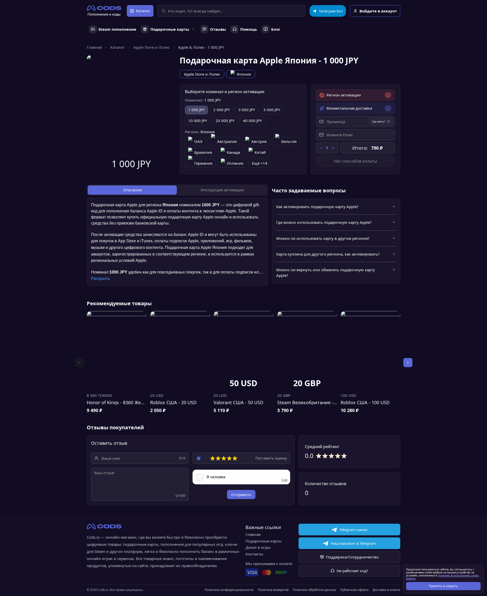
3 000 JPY (246, 109)
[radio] (212, 458)
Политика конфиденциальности (229, 590)
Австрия (259, 141)
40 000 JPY (252, 120)
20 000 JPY (225, 120)
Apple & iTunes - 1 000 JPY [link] (201, 47)
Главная (94, 47)
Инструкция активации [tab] (222, 189)
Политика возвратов (273, 590)
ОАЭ (198, 141)
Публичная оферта (354, 590)
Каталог (143, 10)
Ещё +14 (259, 163)
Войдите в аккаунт (378, 10)
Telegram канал (353, 529)
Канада (233, 152)
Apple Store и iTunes (151, 47)
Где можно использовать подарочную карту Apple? (324, 222)
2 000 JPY (221, 109)
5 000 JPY (272, 109)
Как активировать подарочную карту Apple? (317, 206)
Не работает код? (352, 570)
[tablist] (177, 190)
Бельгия (289, 141)
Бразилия (203, 152)
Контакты (254, 553)
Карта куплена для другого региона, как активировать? (328, 254)
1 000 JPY (196, 109)
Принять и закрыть (443, 586)
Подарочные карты (264, 540)
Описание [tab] (132, 189)
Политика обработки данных (314, 590)
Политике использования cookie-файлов (442, 577)
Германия (203, 163)
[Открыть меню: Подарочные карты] (193, 29)
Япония (244, 74)
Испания (235, 163)
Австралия (227, 141)
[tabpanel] (177, 242)
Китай (260, 152)
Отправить (241, 494)
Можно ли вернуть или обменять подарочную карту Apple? (325, 272)
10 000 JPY (197, 120)
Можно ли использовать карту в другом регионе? (323, 238)
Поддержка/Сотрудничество (352, 556)
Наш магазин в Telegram (353, 543)
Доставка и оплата (386, 590)
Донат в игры (258, 547)
